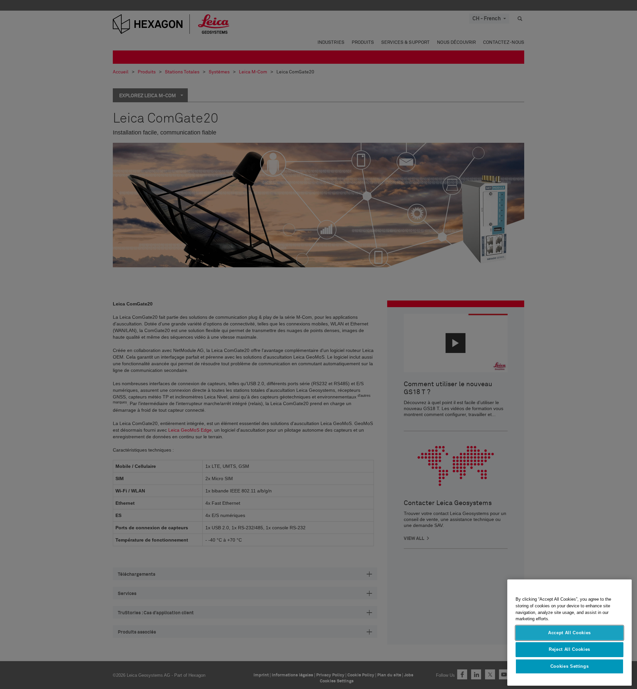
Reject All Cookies (569, 649)
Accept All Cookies (569, 632)
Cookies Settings (569, 666)
